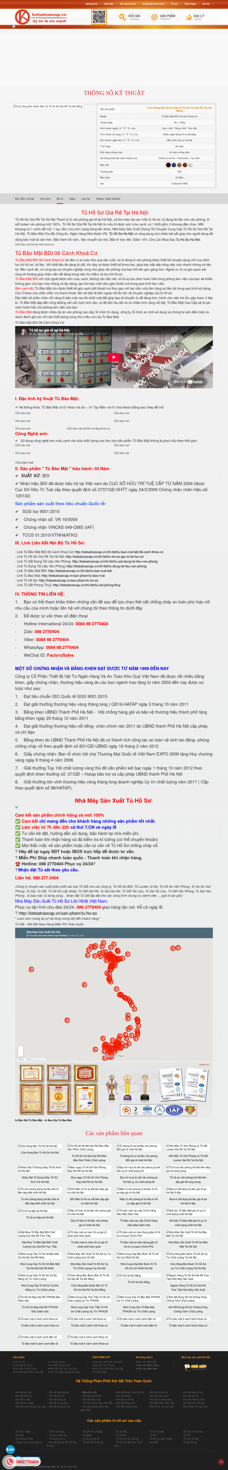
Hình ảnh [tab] (45, 198)
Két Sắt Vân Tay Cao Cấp (63, 1368)
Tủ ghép (87, 1435)
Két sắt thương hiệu (161, 1399)
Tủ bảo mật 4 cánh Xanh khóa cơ (188, 1325)
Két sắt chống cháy (194, 1399)
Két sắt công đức (58, 1403)
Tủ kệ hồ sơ (189, 1442)
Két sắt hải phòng (59, 1392)
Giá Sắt (154, 1442)
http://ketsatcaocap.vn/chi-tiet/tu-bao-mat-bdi (80, 570)
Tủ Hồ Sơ (20, 1361)
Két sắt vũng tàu (159, 1392)
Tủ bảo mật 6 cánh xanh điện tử (40, 1343)
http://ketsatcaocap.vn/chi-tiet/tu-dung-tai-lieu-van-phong (106, 566)
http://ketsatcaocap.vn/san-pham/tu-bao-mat (73, 575)
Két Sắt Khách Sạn (60, 1365)
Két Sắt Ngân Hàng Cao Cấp (64, 1372)
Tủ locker (121, 1435)
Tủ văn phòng (191, 1438)
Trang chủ (93, 3)
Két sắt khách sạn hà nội (130, 1392)
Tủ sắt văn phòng (92, 1431)
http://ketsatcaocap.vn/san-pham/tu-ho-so (68, 580)
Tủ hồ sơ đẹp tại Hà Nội (39, 1217)
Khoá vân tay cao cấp (162, 1406)
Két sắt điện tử (23, 1396)
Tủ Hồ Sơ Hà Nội (121, 233)
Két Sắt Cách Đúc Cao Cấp (29, 1372)
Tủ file (153, 1435)
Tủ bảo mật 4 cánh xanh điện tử (138, 1325)
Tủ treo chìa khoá (193, 1431)
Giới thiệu (108, 3)
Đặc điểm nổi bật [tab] (24, 198)
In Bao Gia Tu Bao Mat (58, 1120)
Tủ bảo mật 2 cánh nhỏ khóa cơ (89, 1325)
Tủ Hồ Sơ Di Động (93, 1442)
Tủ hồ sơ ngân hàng (161, 1438)
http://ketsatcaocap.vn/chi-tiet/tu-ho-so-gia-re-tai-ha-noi (105, 556)
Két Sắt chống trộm (127, 1406)
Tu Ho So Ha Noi (188, 239)
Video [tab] (72, 198)
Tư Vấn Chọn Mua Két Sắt (97, 1403)
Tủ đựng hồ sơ (57, 1438)
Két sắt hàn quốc (159, 1396)
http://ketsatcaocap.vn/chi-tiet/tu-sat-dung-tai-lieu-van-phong (114, 561)
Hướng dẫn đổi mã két (153, 3)
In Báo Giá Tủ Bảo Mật (28, 1120)
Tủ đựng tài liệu (24, 1438)
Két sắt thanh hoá (193, 1392)
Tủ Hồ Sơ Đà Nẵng (139, 1282)
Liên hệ (205, 3)
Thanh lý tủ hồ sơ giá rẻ (28, 1442)
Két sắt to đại (22, 1399)
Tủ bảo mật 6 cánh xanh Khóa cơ (89, 1343)
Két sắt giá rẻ (190, 1396)
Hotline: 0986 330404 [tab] (108, 198)
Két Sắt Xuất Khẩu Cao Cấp (108, 1368)
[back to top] (221, 1462)
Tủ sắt (186, 1435)
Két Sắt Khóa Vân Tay (162, 1403)
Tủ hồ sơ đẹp (22, 1431)
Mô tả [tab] (60, 198)
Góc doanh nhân (128, 3)
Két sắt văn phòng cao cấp (30, 1406)
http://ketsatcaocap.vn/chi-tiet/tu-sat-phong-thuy (86, 584)
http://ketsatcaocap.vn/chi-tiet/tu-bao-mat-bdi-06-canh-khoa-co (119, 551)
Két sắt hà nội (56, 1396)
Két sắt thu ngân (24, 1403)
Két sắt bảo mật (91, 1399)
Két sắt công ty (57, 1399)
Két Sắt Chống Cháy (25, 1368)
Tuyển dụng (190, 3)
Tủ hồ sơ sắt (157, 1431)
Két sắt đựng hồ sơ (59, 1406)
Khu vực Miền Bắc (147, 1361)
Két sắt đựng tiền (92, 1396)
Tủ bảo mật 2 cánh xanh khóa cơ (40, 1325)
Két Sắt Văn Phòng (104, 1365)
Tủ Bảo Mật (100, 1372)
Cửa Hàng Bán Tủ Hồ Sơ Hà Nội (40, 1152)
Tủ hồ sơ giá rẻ (91, 1438)
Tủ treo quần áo (58, 1435)
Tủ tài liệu (121, 1431)
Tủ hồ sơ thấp (56, 1431)
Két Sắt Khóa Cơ (125, 1403)
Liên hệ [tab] (86, 198)
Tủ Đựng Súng (57, 1361)
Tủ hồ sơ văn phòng (127, 1438)
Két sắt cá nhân (125, 1399)
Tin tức (174, 3)
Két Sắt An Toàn (23, 1365)
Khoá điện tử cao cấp (195, 1406)
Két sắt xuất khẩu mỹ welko (108, 1361)
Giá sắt (19, 1435)
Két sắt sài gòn (23, 1392)
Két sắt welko (123, 1396)
